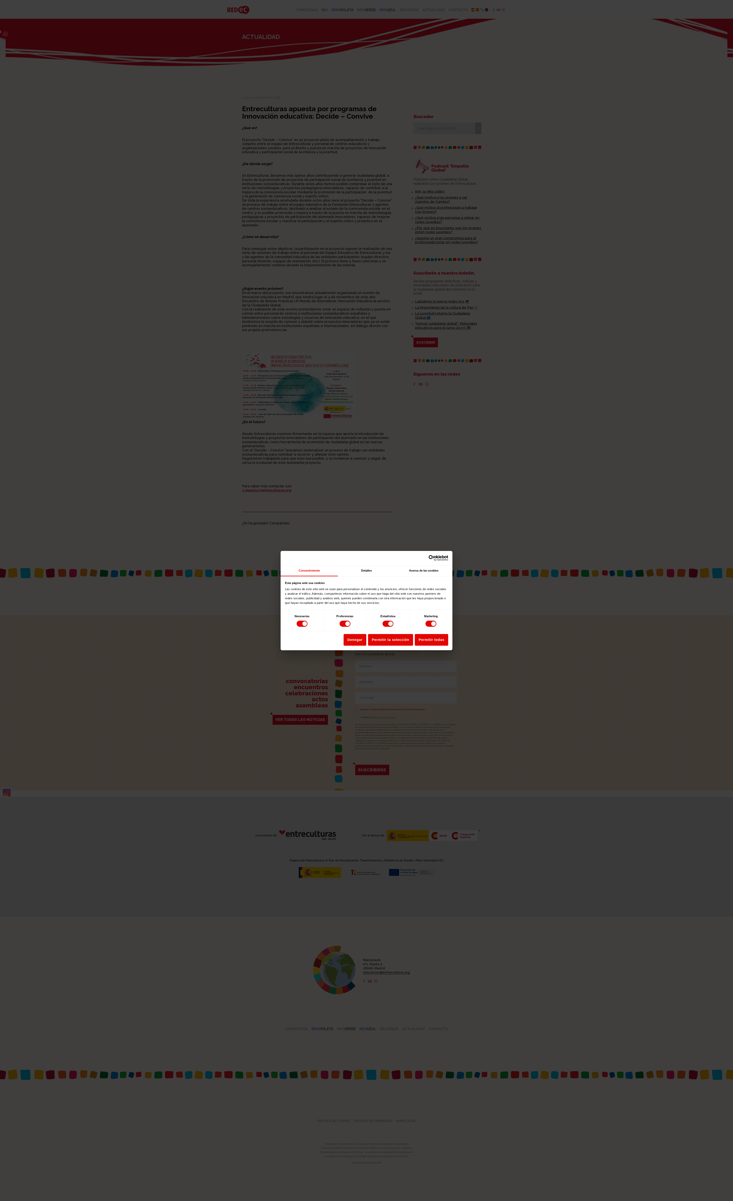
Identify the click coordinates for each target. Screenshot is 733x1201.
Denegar (354, 640)
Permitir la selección (390, 640)
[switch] (345, 624)
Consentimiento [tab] (309, 570)
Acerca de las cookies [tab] (423, 570)
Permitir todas (431, 640)
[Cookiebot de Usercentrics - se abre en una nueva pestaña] (431, 558)
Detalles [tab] (366, 570)
